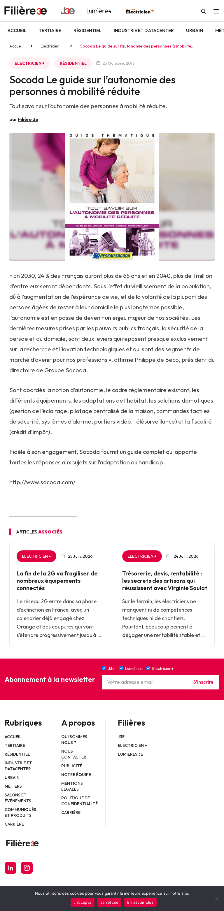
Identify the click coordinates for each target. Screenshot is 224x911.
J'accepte (83, 902)
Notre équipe (76, 774)
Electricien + (51, 46)
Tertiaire (50, 30)
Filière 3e (28, 119)
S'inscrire (203, 682)
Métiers (13, 786)
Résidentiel (88, 30)
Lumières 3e (130, 754)
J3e (121, 736)
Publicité (71, 765)
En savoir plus (140, 902)
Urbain (194, 30)
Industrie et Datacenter (144, 30)
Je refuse (109, 902)
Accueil (17, 30)
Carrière (14, 824)
